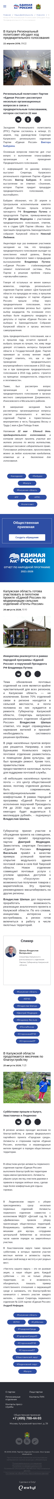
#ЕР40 (27, 999)
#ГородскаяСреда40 (27, 1336)
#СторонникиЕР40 (27, 1034)
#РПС (37, 497)
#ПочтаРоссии (27, 1027)
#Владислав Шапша (27, 1006)
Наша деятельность (23, 15)
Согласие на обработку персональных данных (27, 1473)
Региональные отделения (12, 1398)
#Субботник (37, 1322)
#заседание (16, 476)
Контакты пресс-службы (14, 1405)
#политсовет (27, 504)
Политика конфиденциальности (27, 1466)
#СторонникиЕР (27, 1041)
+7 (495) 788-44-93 (27, 1418)
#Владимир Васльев (27, 1020)
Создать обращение (27, 537)
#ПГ (17, 497)
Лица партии (36, 1392)
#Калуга (27, 483)
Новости (41, 15)
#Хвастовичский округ (27, 1357)
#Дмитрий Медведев (27, 1013)
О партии (10, 1392)
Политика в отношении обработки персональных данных (27, 1469)
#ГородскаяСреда (27, 1329)
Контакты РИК (36, 1397)
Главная (7, 15)
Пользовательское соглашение (27, 1463)
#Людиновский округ (27, 1364)
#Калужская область (27, 490)
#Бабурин (37, 476)
